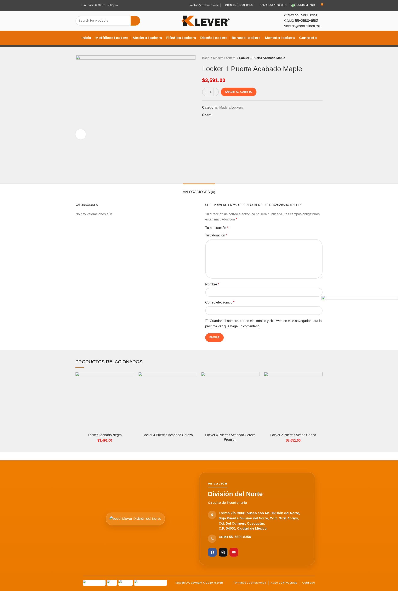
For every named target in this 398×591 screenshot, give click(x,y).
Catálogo (308, 583)
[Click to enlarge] (80, 134)
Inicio (206, 58)
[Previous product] (312, 58)
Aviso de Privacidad (284, 583)
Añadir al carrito (238, 91)
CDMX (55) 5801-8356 (238, 5)
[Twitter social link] (220, 114)
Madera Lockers (224, 58)
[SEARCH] (135, 21)
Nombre (212, 284)
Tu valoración (216, 235)
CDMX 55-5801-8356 (301, 15)
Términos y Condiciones (249, 583)
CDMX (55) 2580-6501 (273, 5)
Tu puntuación (216, 228)
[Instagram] (223, 552)
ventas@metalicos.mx (203, 5)
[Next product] (320, 58)
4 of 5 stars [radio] (245, 228)
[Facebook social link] (216, 114)
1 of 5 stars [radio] (234, 228)
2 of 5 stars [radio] (238, 228)
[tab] (199, 190)
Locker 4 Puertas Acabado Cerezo (167, 435)
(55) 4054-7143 (305, 5)
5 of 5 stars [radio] (248, 228)
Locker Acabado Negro (105, 435)
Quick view (131, 378)
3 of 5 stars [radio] (241, 228)
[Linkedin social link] (230, 114)
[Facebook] (212, 552)
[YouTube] (233, 552)
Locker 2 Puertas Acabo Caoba (293, 435)
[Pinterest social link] (225, 114)
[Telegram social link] (235, 114)
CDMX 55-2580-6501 (301, 20)
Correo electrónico (219, 302)
